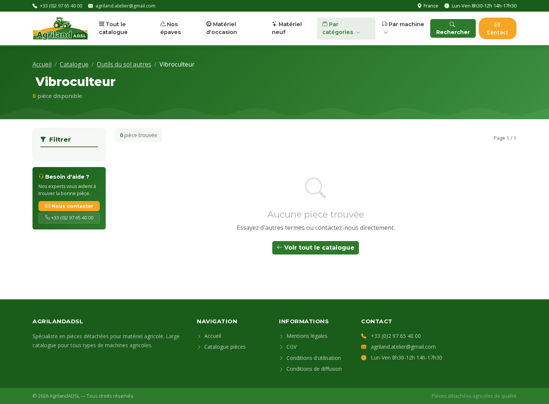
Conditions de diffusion (313, 368)
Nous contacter (72, 206)
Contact (497, 32)
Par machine (406, 24)
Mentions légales (306, 335)
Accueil (42, 64)
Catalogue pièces (224, 346)
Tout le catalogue (113, 28)
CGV (291, 346)
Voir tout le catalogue (319, 247)
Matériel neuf (287, 28)
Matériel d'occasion (221, 28)
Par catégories (338, 28)
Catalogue (74, 64)
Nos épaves (170, 28)
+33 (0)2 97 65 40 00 (61, 5)
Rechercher (453, 32)
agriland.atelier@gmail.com (125, 5)
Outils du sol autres (124, 64)
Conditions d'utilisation (313, 357)
